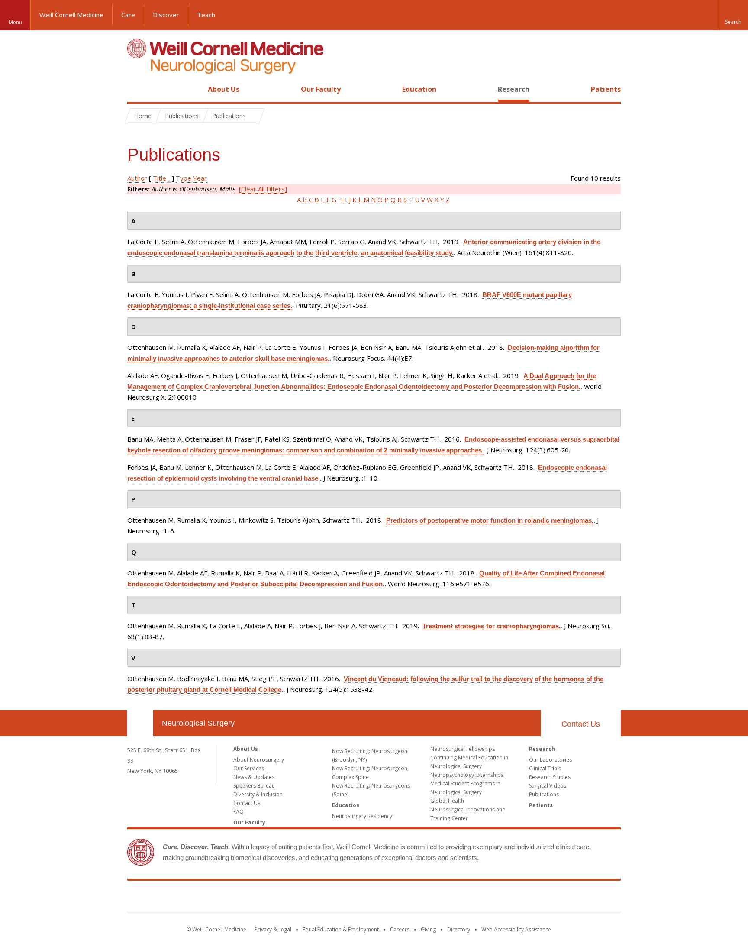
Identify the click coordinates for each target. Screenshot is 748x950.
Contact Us (580, 724)
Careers (399, 929)
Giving (428, 929)
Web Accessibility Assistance (516, 929)
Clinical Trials (545, 768)
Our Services (248, 768)
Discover (166, 14)
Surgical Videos (547, 785)
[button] (733, 15)
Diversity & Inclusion (258, 794)
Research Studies (550, 777)
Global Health (447, 801)
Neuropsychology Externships (466, 775)
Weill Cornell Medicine (71, 14)
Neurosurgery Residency (362, 816)
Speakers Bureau (254, 785)
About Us (223, 89)
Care (128, 14)
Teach (206, 14)
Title (159, 178)
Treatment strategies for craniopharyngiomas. (491, 626)
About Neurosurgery (258, 759)
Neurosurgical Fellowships (462, 749)
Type (183, 178)
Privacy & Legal (273, 929)
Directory (458, 929)
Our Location (140, 723)
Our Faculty (321, 89)
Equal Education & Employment (341, 929)
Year (200, 178)
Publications (544, 794)
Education (419, 89)
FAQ (238, 811)
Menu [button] (15, 22)
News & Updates (253, 777)
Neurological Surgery (198, 723)
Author (137, 178)
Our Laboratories (550, 759)
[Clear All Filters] (263, 188)
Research (513, 89)
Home (137, 89)
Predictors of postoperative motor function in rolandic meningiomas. (489, 520)
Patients (606, 89)
